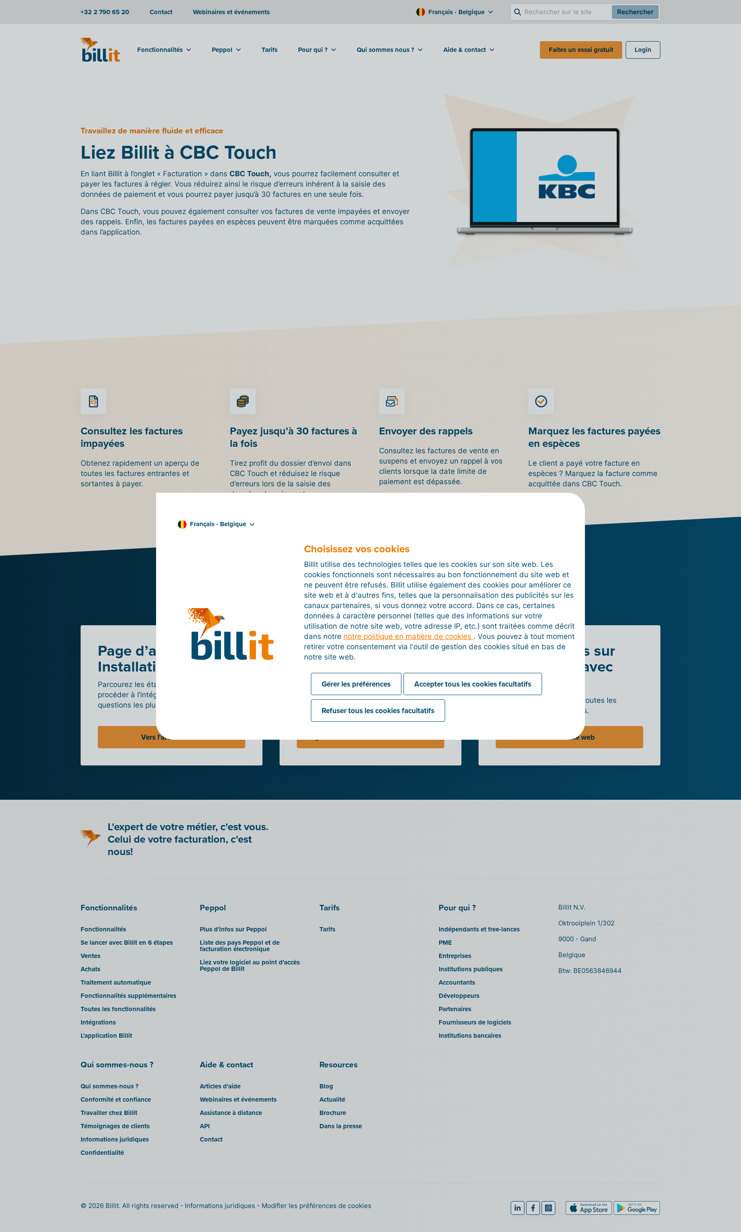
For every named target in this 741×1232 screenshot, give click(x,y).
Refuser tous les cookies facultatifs (378, 710)
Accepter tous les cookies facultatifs (472, 684)
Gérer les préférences (356, 684)
